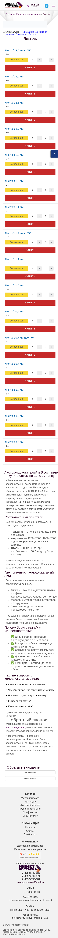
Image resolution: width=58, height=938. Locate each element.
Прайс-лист (30, 834)
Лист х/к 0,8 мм (14, 390)
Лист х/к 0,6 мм (14, 416)
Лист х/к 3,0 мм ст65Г (18, 50)
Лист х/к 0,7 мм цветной (19, 337)
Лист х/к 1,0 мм (14, 285)
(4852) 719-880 (35, 6)
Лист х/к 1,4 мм (14, 207)
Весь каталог (30, 815)
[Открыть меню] (53, 6)
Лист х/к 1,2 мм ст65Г (18, 233)
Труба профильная (30, 808)
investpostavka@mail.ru (30, 882)
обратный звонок (29, 720)
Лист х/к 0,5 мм (14, 442)
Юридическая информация (30, 849)
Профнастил (30, 812)
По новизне (22, 34)
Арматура (30, 801)
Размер (32, 34)
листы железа (30, 778)
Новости (30, 827)
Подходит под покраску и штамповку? (27, 695)
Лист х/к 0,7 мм (14, 363)
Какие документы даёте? (20, 706)
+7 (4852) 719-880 (30, 873)
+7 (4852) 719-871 (30, 876)
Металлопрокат (30, 798)
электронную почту (16, 727)
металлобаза (30, 773)
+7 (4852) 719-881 (30, 879)
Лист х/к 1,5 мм (14, 181)
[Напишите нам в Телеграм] (46, 6)
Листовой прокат (30, 805)
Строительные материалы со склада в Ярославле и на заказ (13, 5)
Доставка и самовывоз (30, 845)
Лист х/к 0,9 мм (14, 311)
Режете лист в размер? (19, 701)
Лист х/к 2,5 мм (14, 102)
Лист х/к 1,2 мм (14, 259)
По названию (27, 32)
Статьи (30, 830)
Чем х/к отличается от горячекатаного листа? (31, 690)
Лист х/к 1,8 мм (14, 155)
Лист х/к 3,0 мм (14, 76)
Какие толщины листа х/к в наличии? (27, 684)
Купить (30, 67)
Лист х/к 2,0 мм (14, 128)
